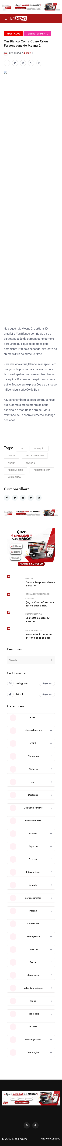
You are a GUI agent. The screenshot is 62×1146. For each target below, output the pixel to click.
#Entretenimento (37, 33)
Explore (29, 599)
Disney (11, 456)
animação (39, 448)
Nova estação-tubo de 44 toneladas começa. (38, 636)
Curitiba (38, 631)
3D (21, 448)
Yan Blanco (14, 477)
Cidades (29, 631)
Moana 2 (30, 463)
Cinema (29, 594)
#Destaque (13, 33)
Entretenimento (35, 456)
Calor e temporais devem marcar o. (40, 583)
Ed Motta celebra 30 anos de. (37, 619)
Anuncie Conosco (50, 1138)
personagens (15, 470)
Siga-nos (47, 683)
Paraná (29, 579)
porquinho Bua (42, 470)
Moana (11, 463)
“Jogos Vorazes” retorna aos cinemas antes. (39, 603)
